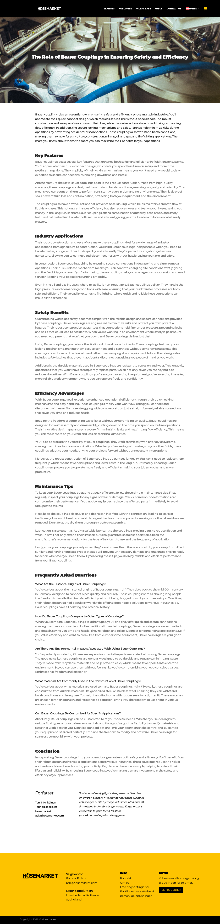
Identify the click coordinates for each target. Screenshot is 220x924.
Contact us (174, 8)
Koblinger (125, 8)
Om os (159, 8)
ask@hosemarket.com (49, 815)
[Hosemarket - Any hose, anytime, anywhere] (49, 8)
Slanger (109, 8)
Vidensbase (143, 8)
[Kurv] (206, 8)
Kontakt (125, 878)
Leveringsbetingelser (134, 887)
